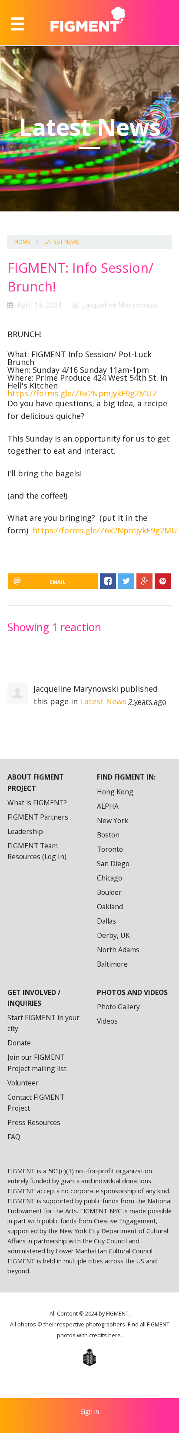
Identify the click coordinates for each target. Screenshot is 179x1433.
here (114, 1335)
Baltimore (112, 964)
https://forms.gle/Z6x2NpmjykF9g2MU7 (81, 393)
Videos (107, 1021)
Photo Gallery (118, 1006)
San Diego (113, 863)
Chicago (109, 878)
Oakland (110, 906)
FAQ (13, 1137)
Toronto (110, 849)
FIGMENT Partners (37, 817)
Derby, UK (113, 935)
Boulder (109, 892)
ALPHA (108, 806)
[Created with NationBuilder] (89, 1357)
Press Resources (33, 1122)
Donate (19, 1043)
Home (22, 241)
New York (112, 820)
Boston (108, 835)
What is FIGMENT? (37, 802)
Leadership (25, 831)
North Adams (118, 949)
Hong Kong (115, 792)
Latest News (62, 241)
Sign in (89, 1411)
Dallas (106, 921)
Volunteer (23, 1083)
